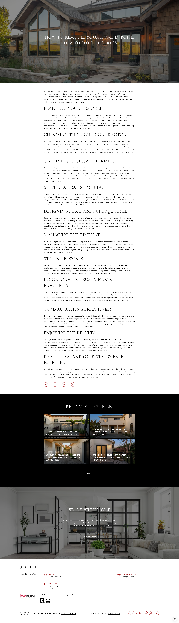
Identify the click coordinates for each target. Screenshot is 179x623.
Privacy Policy (114, 613)
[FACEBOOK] (129, 613)
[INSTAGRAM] (134, 613)
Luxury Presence (68, 613)
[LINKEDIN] (140, 613)
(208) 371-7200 (128, 577)
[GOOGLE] (151, 613)
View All (89, 474)
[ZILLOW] (157, 613)
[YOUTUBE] (146, 613)
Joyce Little (49, 377)
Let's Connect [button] (89, 536)
